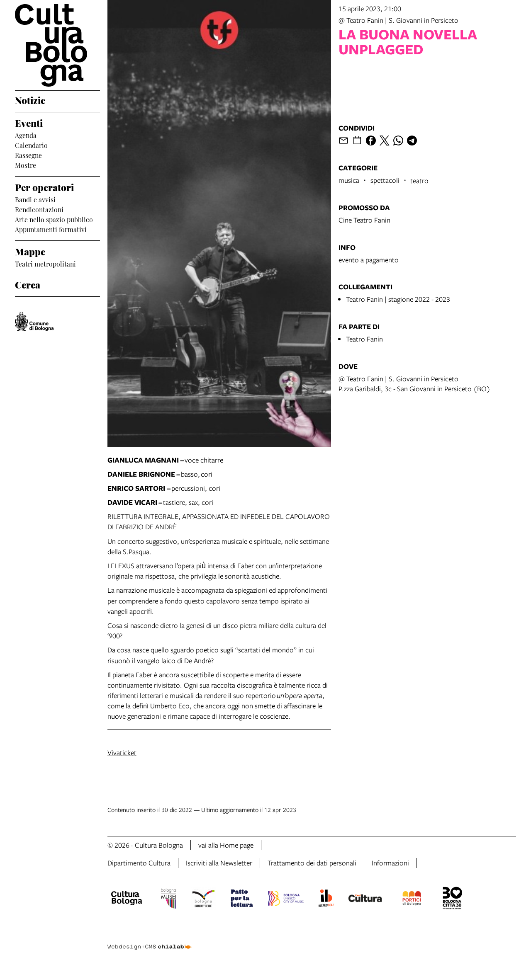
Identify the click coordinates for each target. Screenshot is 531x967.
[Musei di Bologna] (168, 899)
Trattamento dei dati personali (312, 863)
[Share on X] (385, 140)
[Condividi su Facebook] (371, 140)
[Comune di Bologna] (34, 321)
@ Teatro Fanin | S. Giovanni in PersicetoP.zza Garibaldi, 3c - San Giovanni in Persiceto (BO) (414, 383)
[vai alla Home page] (57, 45)
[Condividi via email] (343, 140)
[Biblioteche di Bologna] (203, 899)
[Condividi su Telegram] (412, 140)
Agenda (26, 135)
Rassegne (28, 154)
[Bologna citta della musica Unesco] (286, 899)
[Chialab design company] (149, 939)
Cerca (27, 284)
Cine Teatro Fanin (364, 220)
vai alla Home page (225, 845)
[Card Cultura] (365, 899)
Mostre (25, 164)
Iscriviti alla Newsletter (219, 863)
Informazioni (390, 863)
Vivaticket (121, 752)
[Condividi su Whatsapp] (398, 140)
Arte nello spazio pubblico (54, 219)
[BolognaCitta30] (452, 899)
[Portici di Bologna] (412, 899)
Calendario (31, 145)
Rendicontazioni (39, 209)
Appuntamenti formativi (51, 229)
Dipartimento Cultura (139, 863)
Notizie (30, 99)
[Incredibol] (326, 899)
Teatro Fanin (364, 339)
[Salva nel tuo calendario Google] (357, 140)
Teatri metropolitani (45, 263)
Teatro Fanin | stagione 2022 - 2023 (398, 299)
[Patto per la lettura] (242, 899)
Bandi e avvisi (35, 199)
